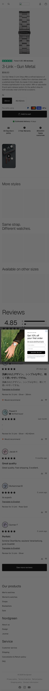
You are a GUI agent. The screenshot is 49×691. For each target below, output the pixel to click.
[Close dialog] (46, 331)
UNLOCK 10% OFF (36, 352)
